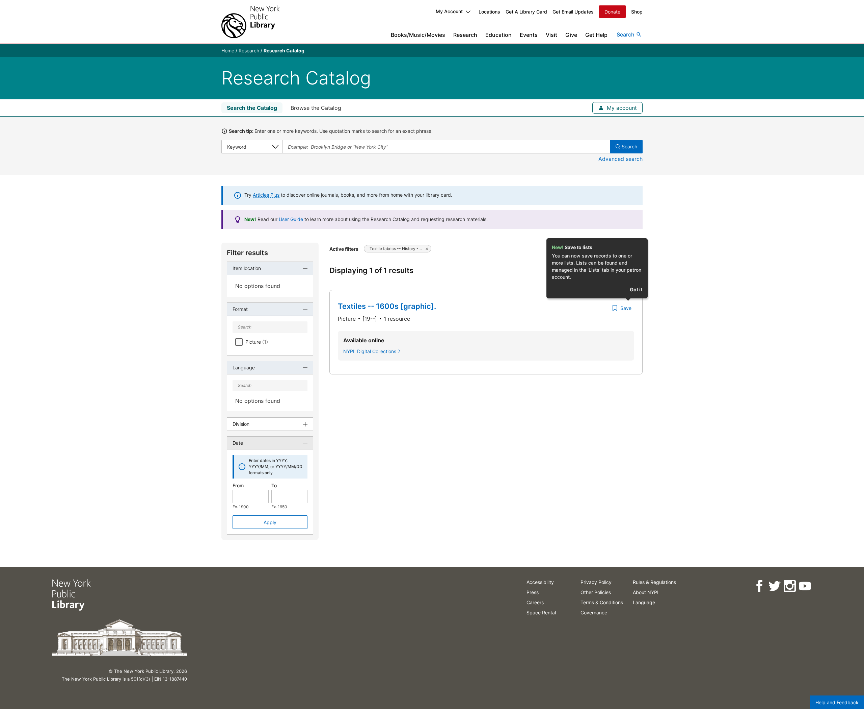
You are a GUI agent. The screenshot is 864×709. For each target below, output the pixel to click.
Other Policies (595, 592)
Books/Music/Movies (418, 34)
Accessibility (540, 582)
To (274, 485)
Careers (535, 602)
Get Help (596, 34)
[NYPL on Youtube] (804, 586)
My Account (449, 11)
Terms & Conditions (601, 602)
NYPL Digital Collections (369, 351)
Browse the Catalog (316, 107)
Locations (489, 12)
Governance (593, 612)
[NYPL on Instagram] (789, 586)
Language (644, 602)
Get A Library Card (526, 12)
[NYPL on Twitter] (774, 586)
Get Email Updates (573, 12)
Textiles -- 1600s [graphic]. (387, 306)
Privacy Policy (596, 582)
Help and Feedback (837, 702)
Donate (612, 12)
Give (571, 34)
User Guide (291, 219)
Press (532, 592)
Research (465, 34)
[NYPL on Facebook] (759, 586)
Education (498, 34)
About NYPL (646, 592)
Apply (270, 522)
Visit (551, 34)
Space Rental (541, 612)
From (238, 485)
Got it (636, 289)
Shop (637, 12)
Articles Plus (266, 195)
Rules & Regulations (654, 582)
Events (529, 34)
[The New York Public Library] (250, 21)
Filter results (247, 253)
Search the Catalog (252, 107)
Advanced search (620, 159)
